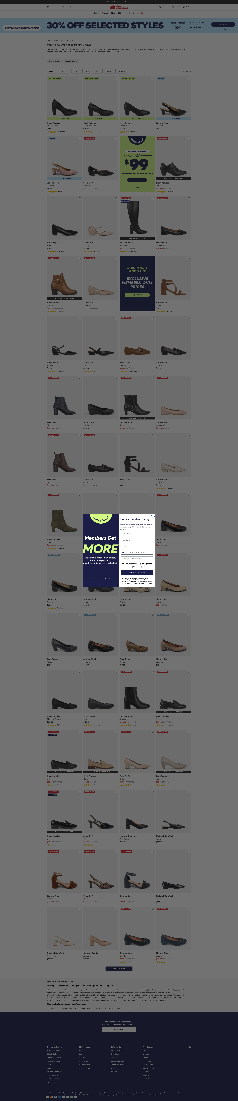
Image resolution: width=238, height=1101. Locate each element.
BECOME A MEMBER (137, 573)
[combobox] (124, 552)
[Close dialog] (153, 516)
